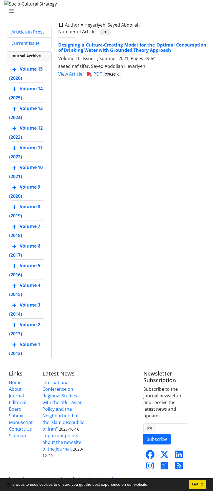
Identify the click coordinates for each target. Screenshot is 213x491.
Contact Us (20, 429)
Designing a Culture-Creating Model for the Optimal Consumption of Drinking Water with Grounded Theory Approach (132, 47)
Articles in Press (28, 32)
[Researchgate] (164, 467)
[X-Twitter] (164, 456)
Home (15, 382)
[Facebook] (150, 456)
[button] (150, 485)
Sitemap (17, 436)
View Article (70, 74)
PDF (105, 74)
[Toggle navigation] (104, 11)
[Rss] (179, 467)
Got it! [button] (197, 484)
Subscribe (157, 439)
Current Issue (25, 43)
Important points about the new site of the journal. (61, 442)
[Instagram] (150, 467)
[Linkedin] (179, 456)
